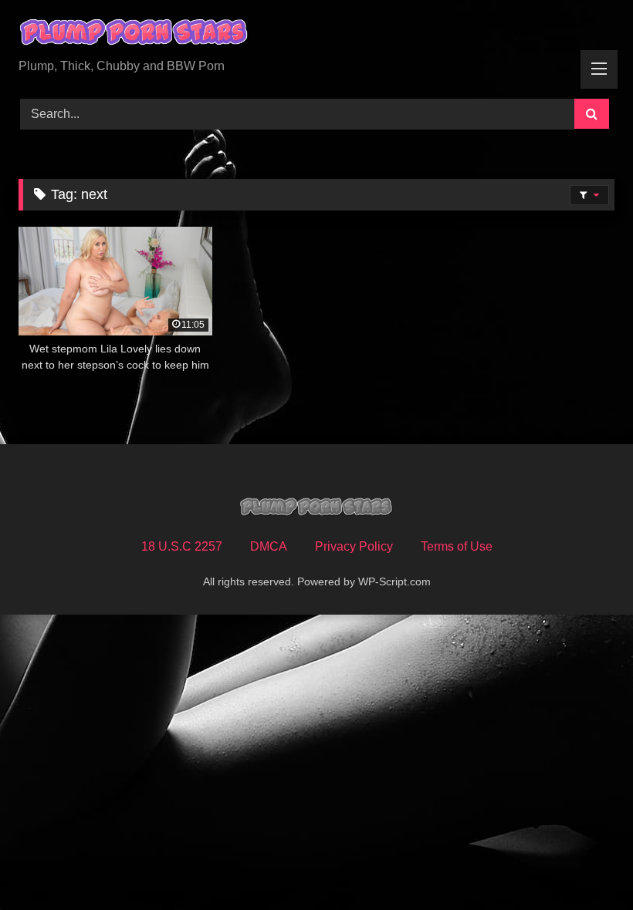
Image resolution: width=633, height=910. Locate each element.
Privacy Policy (354, 546)
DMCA (268, 546)
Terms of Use (457, 546)
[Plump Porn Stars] (316, 34)
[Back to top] (585, 864)
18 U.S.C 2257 (181, 546)
